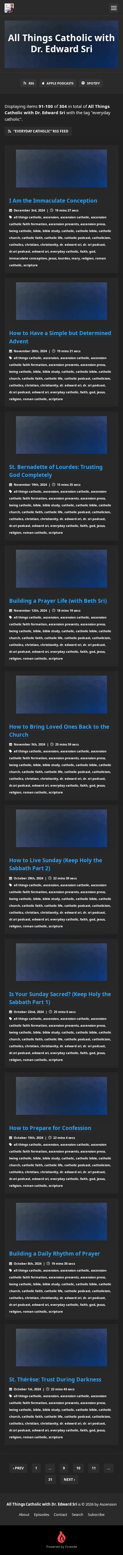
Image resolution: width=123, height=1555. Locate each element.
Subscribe (96, 1514)
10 (78, 1468)
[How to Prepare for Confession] (61, 1096)
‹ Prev (18, 1468)
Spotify (93, 83)
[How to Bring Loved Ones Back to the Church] (61, 695)
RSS (31, 83)
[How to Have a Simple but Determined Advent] (61, 301)
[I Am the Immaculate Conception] (61, 169)
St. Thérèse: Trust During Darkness (55, 1379)
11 (94, 1468)
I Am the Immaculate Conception (53, 200)
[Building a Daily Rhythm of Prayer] (61, 1222)
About (24, 1514)
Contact (60, 1514)
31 (50, 1479)
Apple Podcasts (60, 83)
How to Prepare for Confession (50, 1127)
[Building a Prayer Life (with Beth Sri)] (61, 569)
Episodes (41, 1514)
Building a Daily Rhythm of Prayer (54, 1253)
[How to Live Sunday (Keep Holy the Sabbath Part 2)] (61, 828)
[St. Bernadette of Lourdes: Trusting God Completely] (61, 435)
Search (77, 1514)
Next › (69, 1479)
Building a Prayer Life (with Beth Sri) (58, 600)
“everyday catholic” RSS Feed (40, 131)
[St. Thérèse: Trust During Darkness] (61, 1348)
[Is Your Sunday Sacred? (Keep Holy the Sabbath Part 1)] (61, 962)
